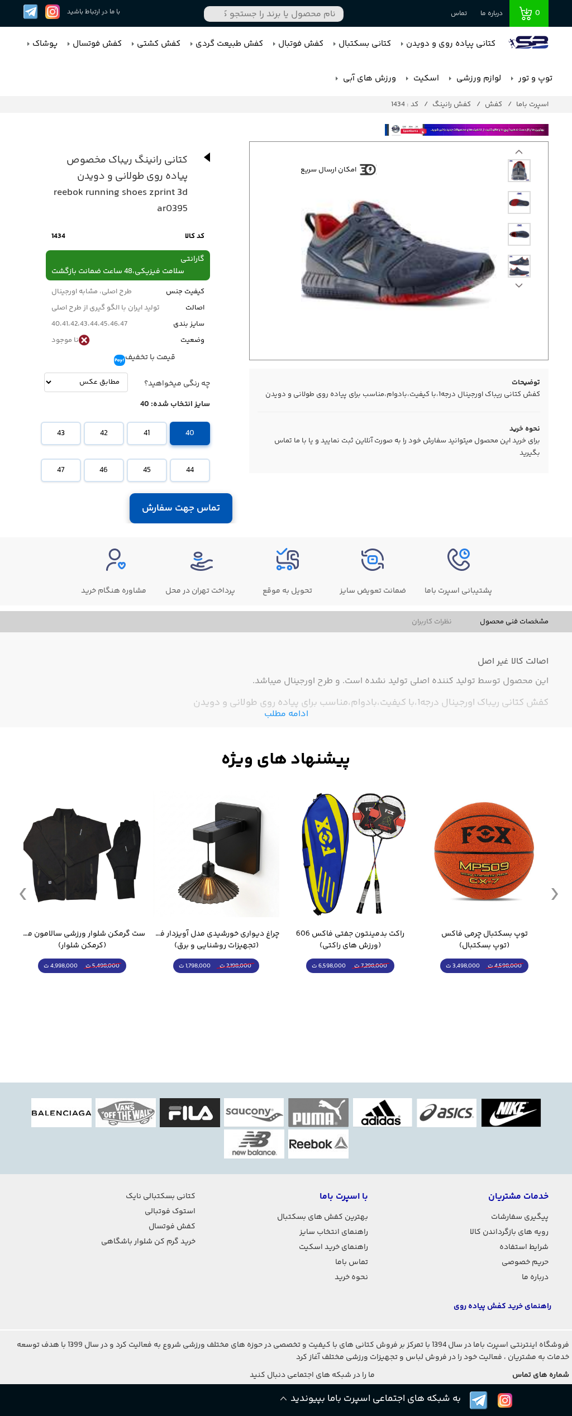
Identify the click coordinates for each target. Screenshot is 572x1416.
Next (519, 155)
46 (103, 470)
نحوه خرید (351, 1277)
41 (147, 433)
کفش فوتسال (97, 43)
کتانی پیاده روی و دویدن (450, 43)
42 (104, 433)
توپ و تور (534, 78)
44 (190, 470)
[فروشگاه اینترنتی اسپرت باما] (529, 44)
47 (61, 470)
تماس (459, 13)
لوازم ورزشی (477, 78)
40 (189, 433)
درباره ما (491, 13)
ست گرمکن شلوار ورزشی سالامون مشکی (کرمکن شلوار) (82, 940)
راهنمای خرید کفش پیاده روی (502, 1306)
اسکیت (425, 78)
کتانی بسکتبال (365, 43)
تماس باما (351, 1262)
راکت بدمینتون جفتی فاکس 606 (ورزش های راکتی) (350, 940)
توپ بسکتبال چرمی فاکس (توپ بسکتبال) (484, 940)
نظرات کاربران (432, 621)
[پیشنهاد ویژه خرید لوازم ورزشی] (286, 760)
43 (61, 433)
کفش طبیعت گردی (229, 43)
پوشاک (45, 43)
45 (147, 470)
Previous (519, 288)
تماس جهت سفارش (181, 508)
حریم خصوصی (525, 1262)
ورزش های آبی (368, 78)
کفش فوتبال (300, 43)
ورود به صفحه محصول (484, 987)
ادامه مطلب (286, 714)
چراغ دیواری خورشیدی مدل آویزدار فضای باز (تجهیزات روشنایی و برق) (216, 940)
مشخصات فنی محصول (514, 621)
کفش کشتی (158, 43)
